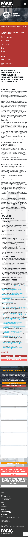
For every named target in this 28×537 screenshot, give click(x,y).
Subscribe (13, 486)
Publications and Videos (6, 498)
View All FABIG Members (13, 463)
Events (2, 500)
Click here (13, 474)
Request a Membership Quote (13, 385)
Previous (7, 356)
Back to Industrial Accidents (14, 359)
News (2, 495)
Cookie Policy (4, 509)
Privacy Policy (4, 506)
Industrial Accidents (12, 26)
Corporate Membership (6, 496)
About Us (3, 494)
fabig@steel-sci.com (6, 521)
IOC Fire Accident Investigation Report (9, 281)
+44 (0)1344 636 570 (6, 520)
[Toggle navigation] (25, 4)
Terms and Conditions (5, 507)
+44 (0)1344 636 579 (6, 518)
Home (5, 26)
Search (2, 502)
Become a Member (13, 383)
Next (20, 356)
